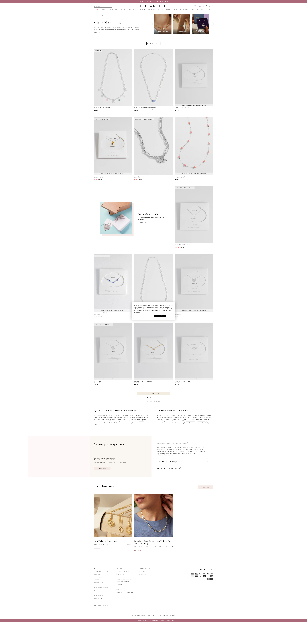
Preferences (147, 315)
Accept (160, 315)
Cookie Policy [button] (139, 310)
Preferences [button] (137, 312)
